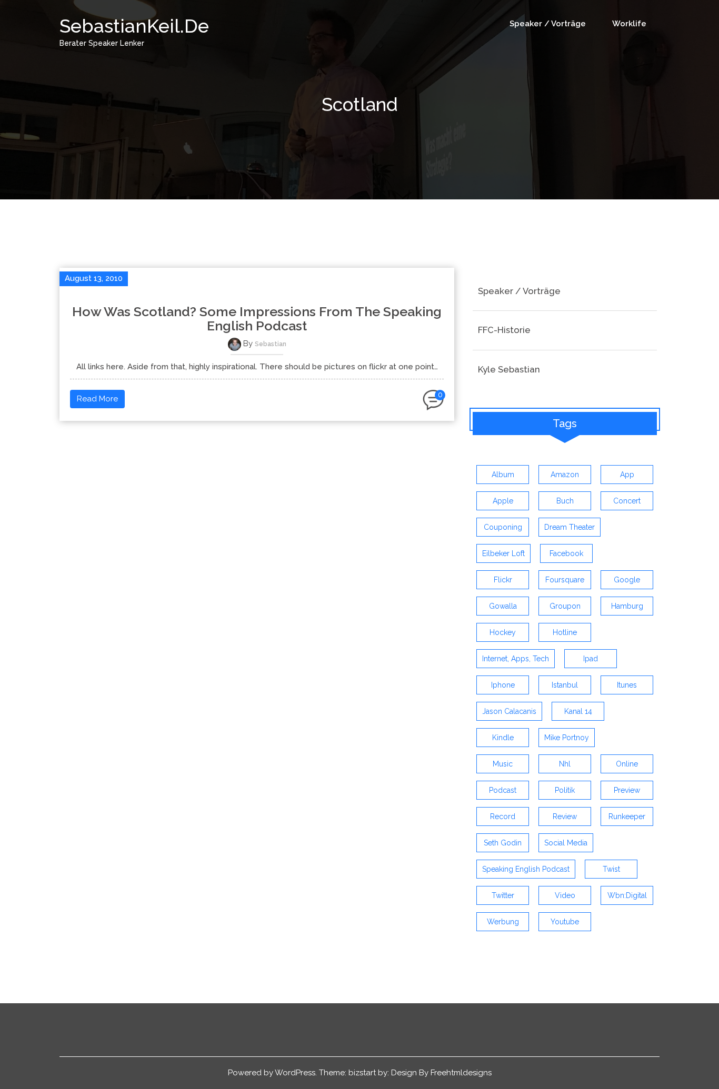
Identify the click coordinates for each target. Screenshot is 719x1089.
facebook (566, 553)
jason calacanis (509, 711)
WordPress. (296, 1072)
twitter (503, 895)
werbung (503, 921)
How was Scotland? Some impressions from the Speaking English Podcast (257, 319)
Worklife (629, 23)
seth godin (503, 843)
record (502, 816)
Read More (97, 399)
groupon (565, 606)
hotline (565, 632)
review (565, 816)
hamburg (627, 606)
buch (565, 501)
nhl (565, 764)
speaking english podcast (526, 869)
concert (627, 501)
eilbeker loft (503, 553)
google (627, 580)
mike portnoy (566, 737)
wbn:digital (627, 895)
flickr (503, 580)
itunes (627, 685)
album (503, 474)
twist (611, 869)
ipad (590, 658)
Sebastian (270, 344)
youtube (565, 921)
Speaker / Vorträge (548, 23)
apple (503, 501)
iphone (503, 685)
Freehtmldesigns (461, 1072)
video (565, 895)
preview (627, 790)
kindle (503, 737)
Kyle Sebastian (509, 369)
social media (565, 843)
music (503, 764)
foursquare (564, 580)
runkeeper (626, 816)
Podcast (502, 790)
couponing (503, 527)
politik (565, 790)
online (627, 764)
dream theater (569, 527)
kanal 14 (578, 711)
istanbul (565, 685)
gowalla (503, 606)
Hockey (503, 632)
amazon (565, 474)
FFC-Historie (504, 330)
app (627, 474)
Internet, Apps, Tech (515, 658)
